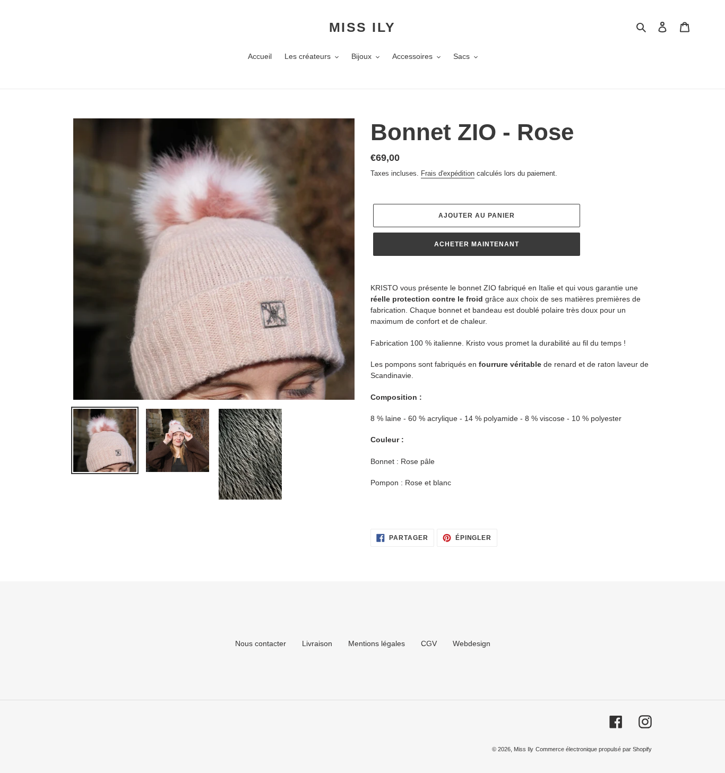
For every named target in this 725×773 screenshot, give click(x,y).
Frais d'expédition (447, 173)
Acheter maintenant (476, 244)
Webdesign (471, 643)
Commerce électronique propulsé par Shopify (594, 749)
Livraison (317, 643)
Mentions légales (376, 643)
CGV (429, 643)
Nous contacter (260, 643)
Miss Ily (362, 27)
